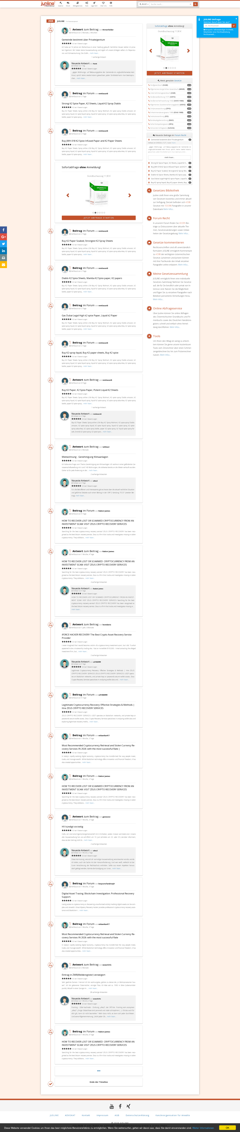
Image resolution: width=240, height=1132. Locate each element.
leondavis (106, 625)
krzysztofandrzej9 (106, 884)
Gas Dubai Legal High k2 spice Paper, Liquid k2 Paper (89, 315)
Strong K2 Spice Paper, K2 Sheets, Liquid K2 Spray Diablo (91, 103)
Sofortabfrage (161, 26)
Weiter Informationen (203, 1128)
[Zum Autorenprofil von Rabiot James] (64, 593)
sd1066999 (97, 662)
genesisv (106, 817)
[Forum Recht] (150, 218)
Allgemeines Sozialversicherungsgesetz (167, 105)
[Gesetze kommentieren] (150, 242)
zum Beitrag (83, 29)
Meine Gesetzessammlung (170, 274)
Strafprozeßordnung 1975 (162, 97)
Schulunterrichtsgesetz (162, 128)
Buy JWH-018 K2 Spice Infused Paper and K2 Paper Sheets (92, 140)
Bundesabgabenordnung (162, 120)
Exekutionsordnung (159, 116)
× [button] (236, 18)
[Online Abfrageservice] (150, 308)
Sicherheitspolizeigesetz (161, 124)
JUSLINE (54, 1115)
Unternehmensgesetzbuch (162, 93)
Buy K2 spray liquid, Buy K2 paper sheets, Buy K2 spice (90, 352)
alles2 (95, 481)
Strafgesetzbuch (159, 85)
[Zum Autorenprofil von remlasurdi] (64, 419)
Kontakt (86, 1115)
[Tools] (150, 336)
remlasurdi (103, 93)
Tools (156, 336)
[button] (61, 4)
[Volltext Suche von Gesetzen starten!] (195, 4)
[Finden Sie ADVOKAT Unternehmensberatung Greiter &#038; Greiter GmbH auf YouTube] (112, 1106)
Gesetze (178, 80)
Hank (95, 64)
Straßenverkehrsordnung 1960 (167, 101)
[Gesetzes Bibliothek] (150, 190)
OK (227, 1127)
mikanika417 (103, 735)
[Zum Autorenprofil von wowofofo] (64, 1003)
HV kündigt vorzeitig (72, 826)
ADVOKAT (70, 1115)
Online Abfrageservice (167, 308)
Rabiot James (104, 511)
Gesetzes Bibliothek (166, 190)
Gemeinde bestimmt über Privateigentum (83, 39)
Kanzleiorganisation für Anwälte (173, 1115)
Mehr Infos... (168, 209)
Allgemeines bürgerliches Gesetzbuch (167, 89)
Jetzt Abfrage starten (99, 217)
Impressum (102, 1115)
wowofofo (106, 965)
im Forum (81, 93)
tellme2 (105, 447)
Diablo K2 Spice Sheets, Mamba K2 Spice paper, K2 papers (92, 278)
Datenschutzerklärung (137, 1115)
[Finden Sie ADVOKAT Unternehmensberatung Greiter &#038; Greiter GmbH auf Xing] (129, 1106)
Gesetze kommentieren (168, 242)
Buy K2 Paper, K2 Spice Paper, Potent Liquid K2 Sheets (90, 390)
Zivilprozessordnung (160, 108)
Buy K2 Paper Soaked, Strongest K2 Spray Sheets (87, 240)
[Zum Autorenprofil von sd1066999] (64, 667)
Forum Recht (180, 135)
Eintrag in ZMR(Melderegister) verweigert (83, 974)
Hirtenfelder (107, 30)
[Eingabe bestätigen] (234, 26)
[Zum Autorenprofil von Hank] (64, 68)
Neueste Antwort (80, 63)
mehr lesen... (94, 53)
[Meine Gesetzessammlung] (150, 273)
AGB (117, 1115)
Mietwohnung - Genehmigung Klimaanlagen (85, 456)
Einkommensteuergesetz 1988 (166, 112)
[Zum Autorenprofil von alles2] (64, 485)
